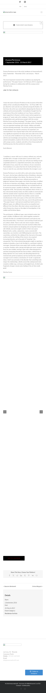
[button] (4, 411)
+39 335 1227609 (14, 656)
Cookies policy (26, 685)
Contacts (18, 685)
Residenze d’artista (11, 613)
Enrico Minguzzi (37, 586)
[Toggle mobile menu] (42, 12)
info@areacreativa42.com (11, 660)
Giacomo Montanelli (10, 586)
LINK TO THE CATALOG (10, 90)
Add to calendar (14, 558)
